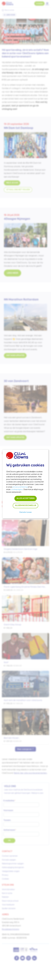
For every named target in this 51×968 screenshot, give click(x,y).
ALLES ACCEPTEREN (25, 498)
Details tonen (25, 512)
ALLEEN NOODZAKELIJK (25, 506)
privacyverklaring (19, 487)
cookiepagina (17, 489)
